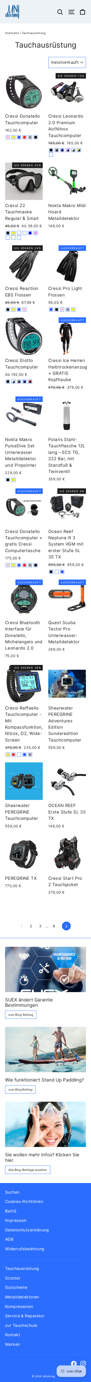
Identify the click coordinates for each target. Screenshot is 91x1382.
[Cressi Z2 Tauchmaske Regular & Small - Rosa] (35, 233)
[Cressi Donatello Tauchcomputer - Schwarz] (35, 137)
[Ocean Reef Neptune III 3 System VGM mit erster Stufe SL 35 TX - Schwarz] (51, 572)
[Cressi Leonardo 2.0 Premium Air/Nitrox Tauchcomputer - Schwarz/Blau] (62, 150)
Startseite (12, 33)
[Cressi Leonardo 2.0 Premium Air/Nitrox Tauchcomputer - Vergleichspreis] (51, 154)
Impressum (16, 1220)
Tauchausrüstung (22, 1268)
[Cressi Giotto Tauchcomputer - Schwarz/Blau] (24, 381)
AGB (9, 1239)
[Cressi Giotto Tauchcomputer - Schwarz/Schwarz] (8, 381)
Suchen (12, 1192)
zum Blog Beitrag (20, 1089)
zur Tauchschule (21, 1325)
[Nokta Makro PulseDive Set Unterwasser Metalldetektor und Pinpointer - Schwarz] (8, 480)
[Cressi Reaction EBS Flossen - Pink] (24, 309)
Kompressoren (19, 1306)
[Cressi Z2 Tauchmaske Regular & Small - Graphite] (19, 237)
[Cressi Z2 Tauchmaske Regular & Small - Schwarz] (8, 233)
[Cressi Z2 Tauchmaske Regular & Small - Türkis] (19, 233)
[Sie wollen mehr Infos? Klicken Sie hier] (45, 1124)
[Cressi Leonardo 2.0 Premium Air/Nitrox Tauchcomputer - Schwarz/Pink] (68, 150)
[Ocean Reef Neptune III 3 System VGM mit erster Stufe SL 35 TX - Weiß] (56, 572)
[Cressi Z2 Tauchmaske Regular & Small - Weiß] (24, 233)
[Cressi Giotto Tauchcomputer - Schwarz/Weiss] (13, 381)
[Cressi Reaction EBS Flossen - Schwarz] (8, 309)
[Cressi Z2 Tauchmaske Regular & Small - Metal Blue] (30, 233)
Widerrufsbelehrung (24, 1248)
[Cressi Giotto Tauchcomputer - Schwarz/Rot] (30, 381)
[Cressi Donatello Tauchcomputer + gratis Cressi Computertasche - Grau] (30, 565)
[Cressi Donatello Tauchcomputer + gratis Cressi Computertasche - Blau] (19, 565)
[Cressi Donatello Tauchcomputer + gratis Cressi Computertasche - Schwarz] (35, 565)
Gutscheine (16, 1287)
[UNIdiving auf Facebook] (74, 1363)
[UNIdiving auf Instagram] (83, 1363)
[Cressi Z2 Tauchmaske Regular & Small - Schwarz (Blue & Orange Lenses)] (8, 237)
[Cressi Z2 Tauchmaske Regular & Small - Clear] (13, 237)
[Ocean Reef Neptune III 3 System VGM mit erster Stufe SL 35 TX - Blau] (62, 572)
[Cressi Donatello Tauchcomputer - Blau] (19, 137)
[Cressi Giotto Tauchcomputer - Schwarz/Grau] (19, 381)
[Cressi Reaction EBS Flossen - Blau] (19, 309)
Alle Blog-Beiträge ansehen (27, 1170)
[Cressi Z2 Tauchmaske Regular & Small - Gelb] (13, 233)
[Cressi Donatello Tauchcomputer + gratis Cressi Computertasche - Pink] (8, 565)
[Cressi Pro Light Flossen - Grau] (68, 309)
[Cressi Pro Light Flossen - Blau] (51, 309)
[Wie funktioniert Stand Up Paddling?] (45, 1049)
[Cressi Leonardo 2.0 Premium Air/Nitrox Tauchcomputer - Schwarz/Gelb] (79, 150)
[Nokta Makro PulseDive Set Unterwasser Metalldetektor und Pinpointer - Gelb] (13, 480)
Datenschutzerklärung (27, 1230)
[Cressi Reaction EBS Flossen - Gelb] (13, 309)
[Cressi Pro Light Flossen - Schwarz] (56, 309)
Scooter (12, 1278)
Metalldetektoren (22, 1297)
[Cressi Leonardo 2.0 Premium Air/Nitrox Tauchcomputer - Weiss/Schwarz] (73, 150)
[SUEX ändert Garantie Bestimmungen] (45, 969)
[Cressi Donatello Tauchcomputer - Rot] (24, 137)
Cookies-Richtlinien (24, 1201)
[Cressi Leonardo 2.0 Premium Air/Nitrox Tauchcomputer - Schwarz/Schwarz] (51, 150)
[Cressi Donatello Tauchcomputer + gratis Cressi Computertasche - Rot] (24, 565)
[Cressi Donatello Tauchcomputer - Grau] (30, 137)
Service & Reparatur (24, 1315)
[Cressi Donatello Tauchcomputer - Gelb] (13, 137)
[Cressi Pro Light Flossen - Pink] (62, 309)
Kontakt (12, 1334)
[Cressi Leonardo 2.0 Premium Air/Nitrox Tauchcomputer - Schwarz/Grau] (56, 150)
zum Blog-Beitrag (20, 1015)
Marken (12, 1344)
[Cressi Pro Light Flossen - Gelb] (73, 309)
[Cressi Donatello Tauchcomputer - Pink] (8, 137)
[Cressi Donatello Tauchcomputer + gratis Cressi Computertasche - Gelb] (13, 565)
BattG (10, 1211)
